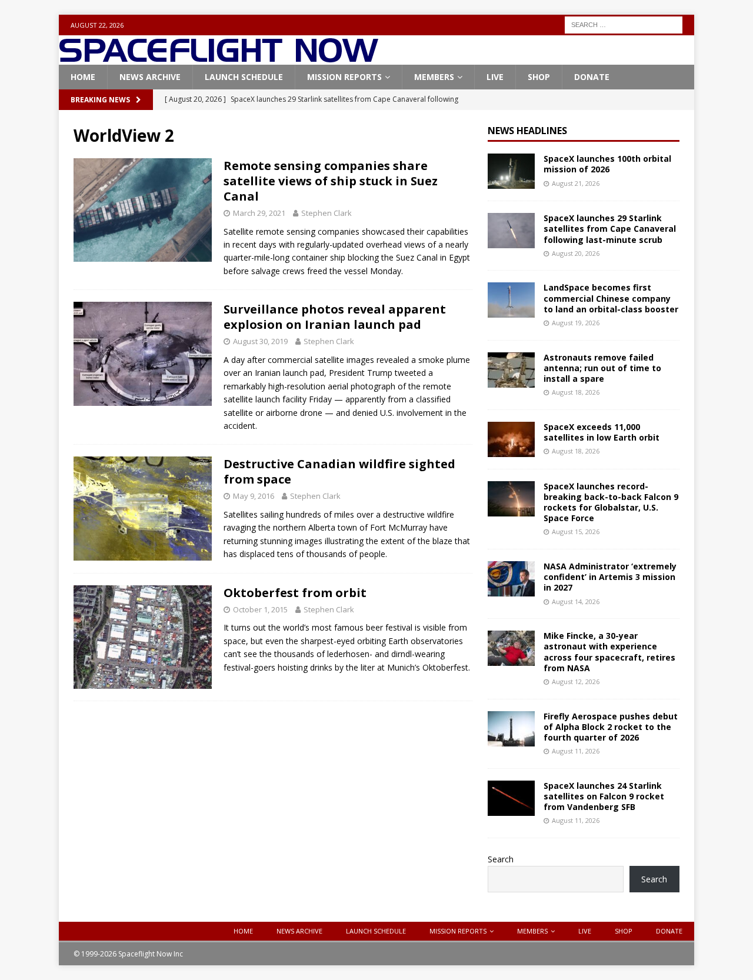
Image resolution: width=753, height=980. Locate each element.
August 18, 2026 (575, 392)
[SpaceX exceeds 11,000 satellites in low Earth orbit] (511, 439)
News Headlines (527, 130)
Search (501, 859)
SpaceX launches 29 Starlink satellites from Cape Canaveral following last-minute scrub (610, 228)
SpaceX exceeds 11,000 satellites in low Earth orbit (601, 432)
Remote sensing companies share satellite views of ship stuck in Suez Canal (331, 181)
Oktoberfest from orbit (295, 593)
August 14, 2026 (575, 601)
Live (495, 76)
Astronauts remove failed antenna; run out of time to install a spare (602, 368)
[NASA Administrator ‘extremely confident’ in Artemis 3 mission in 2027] (511, 578)
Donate (591, 76)
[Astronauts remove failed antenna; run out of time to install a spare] (511, 370)
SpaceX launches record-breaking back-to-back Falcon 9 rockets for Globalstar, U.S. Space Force (611, 502)
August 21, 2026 (575, 183)
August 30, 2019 (260, 341)
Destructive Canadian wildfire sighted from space (339, 471)
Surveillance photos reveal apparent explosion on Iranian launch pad (335, 316)
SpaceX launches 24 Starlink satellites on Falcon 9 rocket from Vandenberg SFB (604, 796)
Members (434, 76)
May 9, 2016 (253, 496)
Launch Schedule (244, 76)
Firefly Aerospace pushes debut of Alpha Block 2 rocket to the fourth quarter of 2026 (611, 727)
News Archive (150, 76)
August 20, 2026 (575, 253)
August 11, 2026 (575, 750)
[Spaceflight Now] (218, 58)
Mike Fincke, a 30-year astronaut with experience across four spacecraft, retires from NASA (609, 652)
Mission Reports (344, 76)
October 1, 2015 (260, 609)
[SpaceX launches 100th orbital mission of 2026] (511, 171)
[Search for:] (623, 23)
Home (83, 76)
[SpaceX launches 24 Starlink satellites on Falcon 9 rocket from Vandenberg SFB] (511, 798)
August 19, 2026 (575, 322)
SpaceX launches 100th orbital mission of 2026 (607, 164)
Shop (539, 76)
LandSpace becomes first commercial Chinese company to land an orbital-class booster (611, 298)
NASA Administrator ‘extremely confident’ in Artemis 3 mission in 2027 (610, 577)
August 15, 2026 (575, 531)
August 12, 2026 (575, 681)
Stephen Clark (326, 213)
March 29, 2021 (259, 213)
